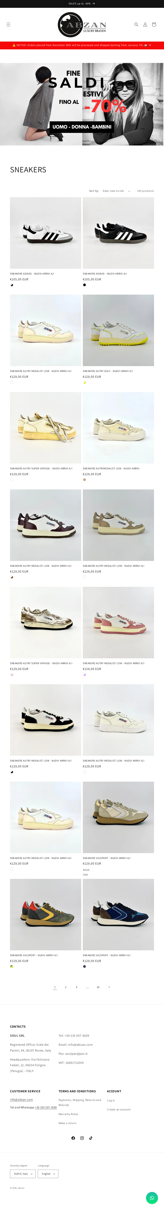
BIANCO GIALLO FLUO (84, 382)
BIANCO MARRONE (11, 577)
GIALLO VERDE (11, 966)
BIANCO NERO (11, 772)
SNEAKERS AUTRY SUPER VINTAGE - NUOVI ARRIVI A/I (41, 468)
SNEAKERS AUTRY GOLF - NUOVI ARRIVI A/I (108, 371)
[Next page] (109, 987)
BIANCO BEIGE (84, 577)
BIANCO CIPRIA (11, 382)
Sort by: (94, 191)
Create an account (119, 1109)
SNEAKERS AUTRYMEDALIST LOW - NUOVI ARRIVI (111, 468)
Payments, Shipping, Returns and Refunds (80, 1102)
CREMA (84, 479)
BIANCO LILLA (84, 674)
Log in (111, 1100)
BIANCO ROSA (11, 674)
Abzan (21, 1188)
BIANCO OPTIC (84, 772)
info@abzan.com (21, 1099)
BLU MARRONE (84, 966)
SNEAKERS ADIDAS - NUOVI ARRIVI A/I (32, 273)
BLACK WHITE (84, 285)
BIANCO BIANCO (11, 479)
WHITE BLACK (11, 285)
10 (98, 987)
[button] (8, 24)
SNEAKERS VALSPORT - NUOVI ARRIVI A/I (107, 858)
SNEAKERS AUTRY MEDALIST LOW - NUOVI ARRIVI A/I (41, 371)
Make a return (68, 1123)
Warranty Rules (68, 1114)
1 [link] (55, 987)
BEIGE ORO (84, 869)
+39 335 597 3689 (46, 1107)
